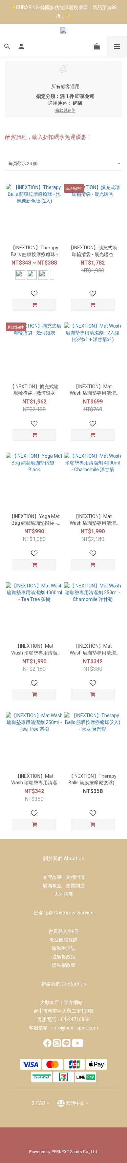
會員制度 (75, 885)
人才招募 (63, 894)
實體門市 (75, 877)
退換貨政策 (64, 956)
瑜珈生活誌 (64, 948)
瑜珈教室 (54, 885)
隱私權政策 (64, 965)
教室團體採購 (63, 939)
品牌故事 (54, 877)
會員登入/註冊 (63, 931)
